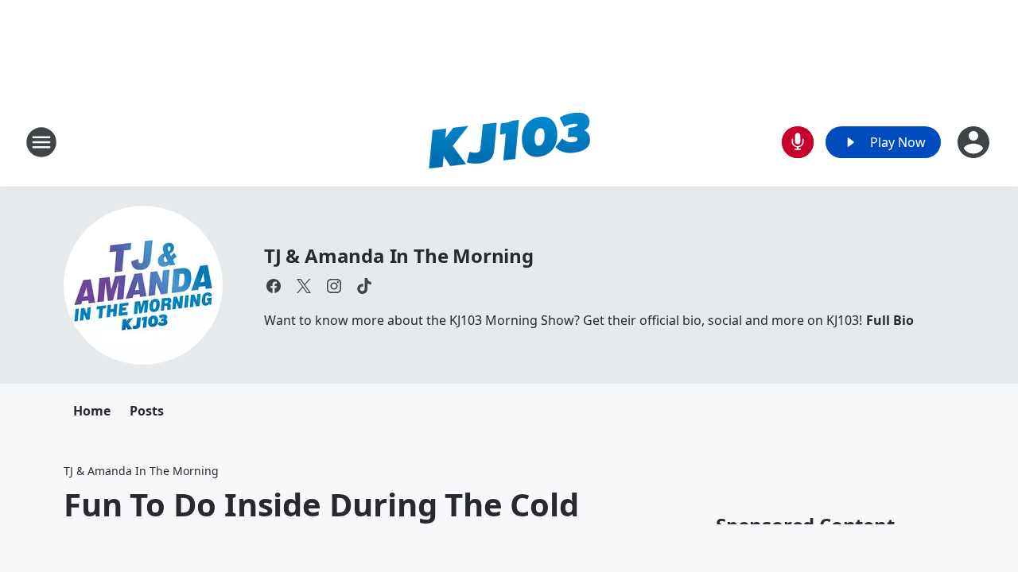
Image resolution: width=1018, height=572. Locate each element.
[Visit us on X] (303, 286)
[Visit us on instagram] (334, 286)
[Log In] (975, 142)
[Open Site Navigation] (41, 142)
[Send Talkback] (798, 142)
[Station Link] (509, 142)
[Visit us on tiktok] (364, 286)
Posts (147, 410)
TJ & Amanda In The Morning (399, 255)
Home (92, 410)
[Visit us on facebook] (273, 286)
